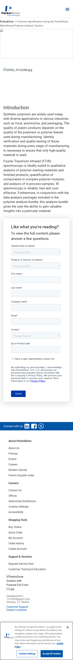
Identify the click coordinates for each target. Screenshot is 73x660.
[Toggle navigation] (67, 9)
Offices (12, 495)
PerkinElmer (7, 21)
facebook (34, 426)
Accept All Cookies (51, 653)
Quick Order (15, 532)
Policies (13, 453)
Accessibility (15, 512)
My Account (15, 538)
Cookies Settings (27, 653)
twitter (41, 426)
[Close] (67, 627)
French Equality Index (21, 475)
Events (12, 459)
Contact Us (15, 490)
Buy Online (14, 527)
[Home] (11, 11)
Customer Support (17, 606)
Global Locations (16, 610)
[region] (36, 641)
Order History (16, 543)
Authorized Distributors (22, 501)
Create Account (17, 548)
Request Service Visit (20, 563)
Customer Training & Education (27, 569)
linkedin (27, 426)
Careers (12, 464)
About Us (13, 448)
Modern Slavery (17, 470)
